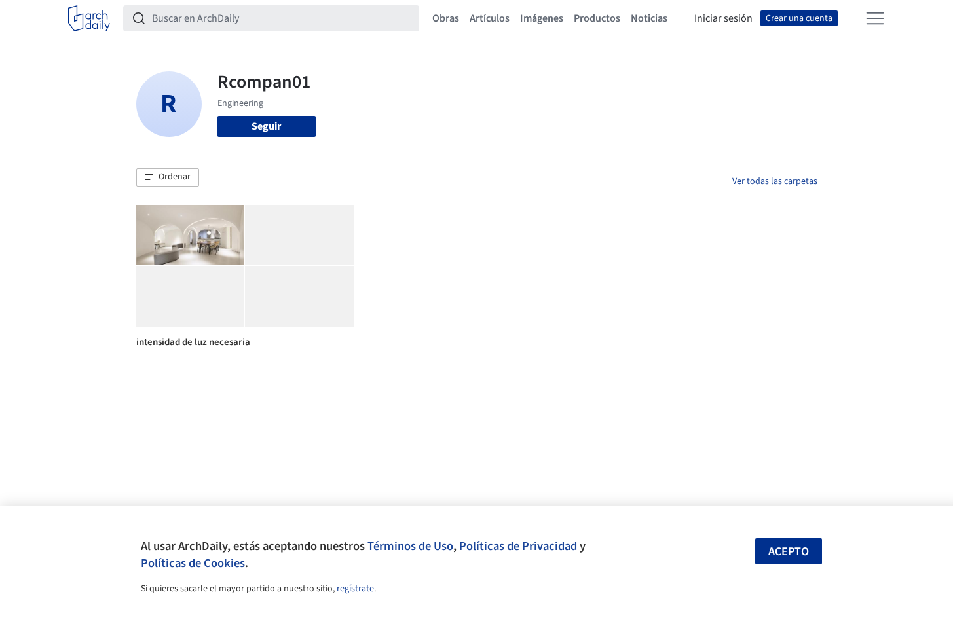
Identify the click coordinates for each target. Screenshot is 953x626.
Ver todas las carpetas (774, 181)
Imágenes (541, 18)
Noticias (649, 18)
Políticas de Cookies (193, 563)
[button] (167, 177)
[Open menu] (875, 18)
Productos (597, 18)
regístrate (355, 588)
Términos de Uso (410, 546)
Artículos (490, 18)
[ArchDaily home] (89, 18)
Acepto (788, 551)
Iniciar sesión (723, 18)
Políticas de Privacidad (518, 546)
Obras (445, 18)
